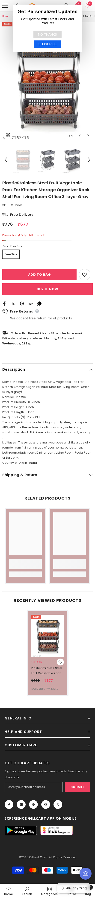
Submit (77, 787)
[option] (47, 81)
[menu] (5, 6)
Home (5, 16)
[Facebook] (4, 303)
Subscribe (48, 44)
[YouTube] (45, 804)
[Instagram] (21, 804)
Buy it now (47, 289)
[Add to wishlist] (84, 274)
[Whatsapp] (39, 303)
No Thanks (47, 34)
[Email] (31, 303)
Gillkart (37, 662)
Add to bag (39, 274)
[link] (25, 566)
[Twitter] (13, 303)
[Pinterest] (22, 303)
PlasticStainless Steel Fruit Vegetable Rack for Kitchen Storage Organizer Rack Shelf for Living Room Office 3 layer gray (47, 671)
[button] (80, 136)
